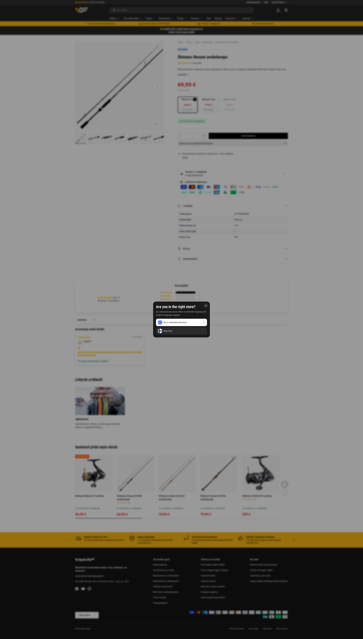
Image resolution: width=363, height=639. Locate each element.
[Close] (206, 305)
